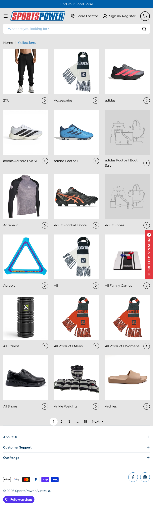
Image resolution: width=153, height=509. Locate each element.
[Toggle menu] (5, 16)
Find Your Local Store (76, 4)
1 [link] (53, 421)
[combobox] (76, 29)
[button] (149, 254)
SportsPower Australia (32, 491)
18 (85, 421)
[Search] (144, 28)
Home (8, 43)
